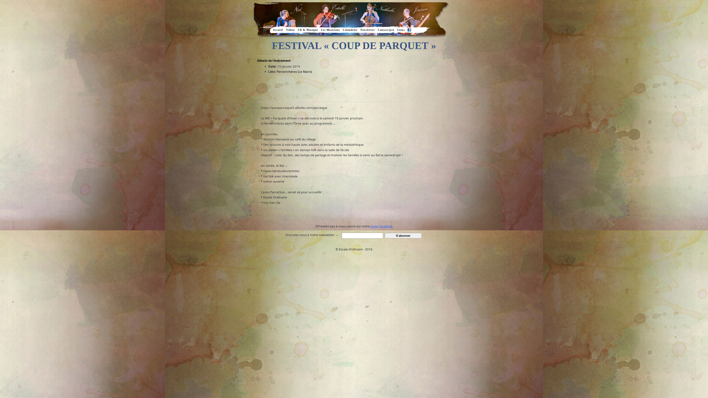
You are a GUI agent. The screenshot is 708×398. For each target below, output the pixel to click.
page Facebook (382, 226)
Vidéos (290, 30)
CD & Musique (308, 30)
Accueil (278, 30)
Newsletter (367, 30)
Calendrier (350, 30)
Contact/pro (386, 30)
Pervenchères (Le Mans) (294, 71)
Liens (401, 30)
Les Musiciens (330, 30)
